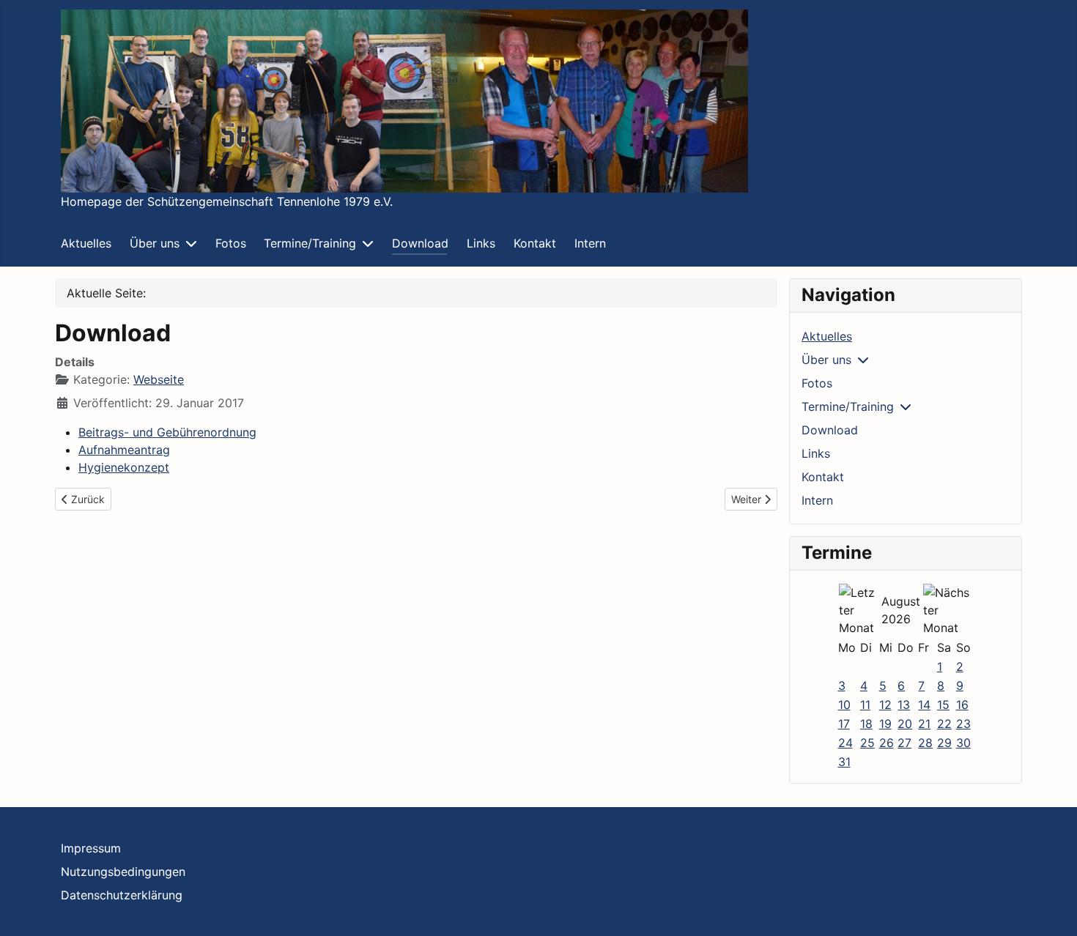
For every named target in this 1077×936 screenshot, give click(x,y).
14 (924, 704)
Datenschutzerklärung (121, 895)
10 (844, 704)
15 (943, 704)
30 (963, 742)
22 (944, 723)
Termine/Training (310, 243)
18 (866, 723)
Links (481, 243)
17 (844, 723)
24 (845, 742)
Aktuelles (86, 243)
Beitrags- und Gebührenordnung (167, 432)
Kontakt (535, 243)
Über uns (155, 243)
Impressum (91, 848)
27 (904, 742)
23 (963, 723)
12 (885, 704)
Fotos (230, 243)
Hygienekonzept (123, 467)
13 (904, 704)
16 (962, 704)
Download (420, 243)
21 (924, 723)
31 (844, 761)
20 (905, 723)
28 (925, 742)
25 (867, 742)
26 (886, 742)
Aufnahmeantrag (124, 449)
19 (885, 723)
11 (865, 704)
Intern (590, 243)
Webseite (158, 379)
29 (944, 742)
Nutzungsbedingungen (123, 871)
